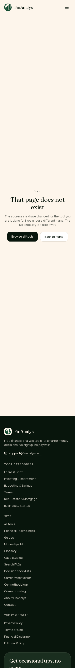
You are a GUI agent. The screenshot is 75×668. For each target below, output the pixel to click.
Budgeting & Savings (18, 485)
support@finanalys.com (25, 453)
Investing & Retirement (20, 479)
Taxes (8, 492)
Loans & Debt (13, 472)
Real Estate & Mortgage (20, 499)
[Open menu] (67, 7)
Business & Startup (17, 506)
